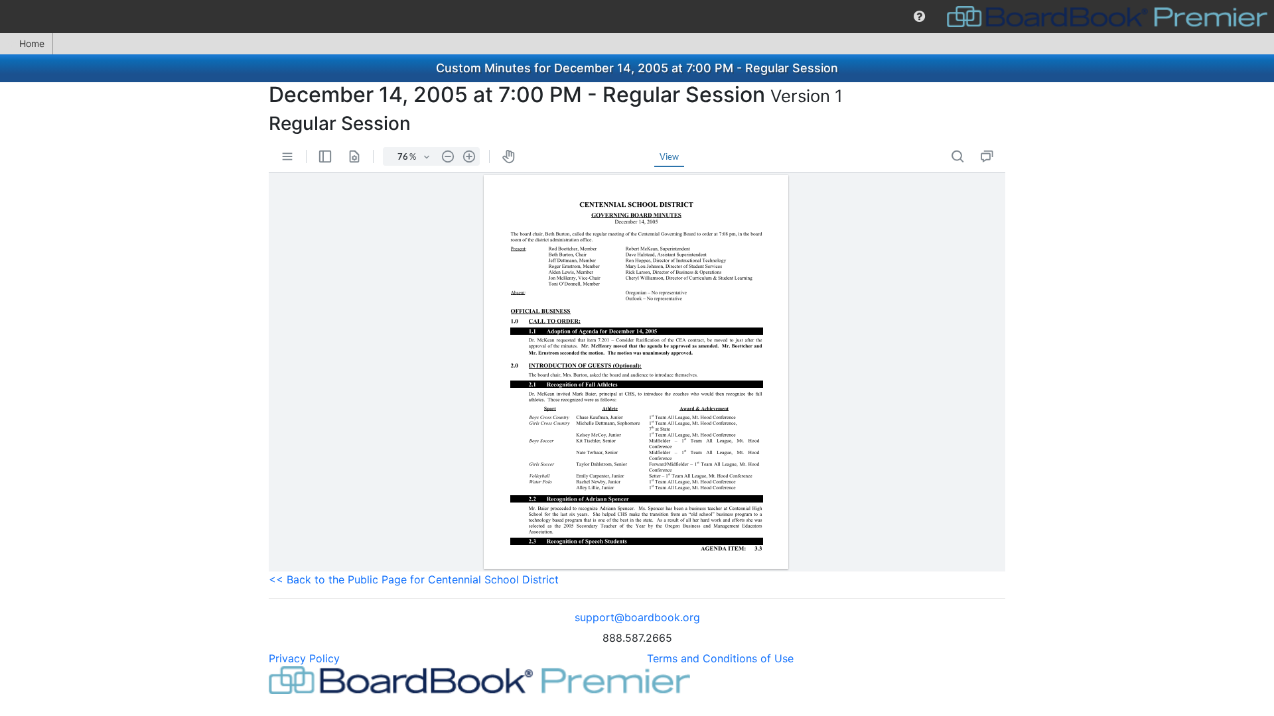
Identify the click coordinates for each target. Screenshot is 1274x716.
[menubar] (637, 16)
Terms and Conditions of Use (720, 658)
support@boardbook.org (637, 617)
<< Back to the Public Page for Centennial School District (414, 579)
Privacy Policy (304, 658)
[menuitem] (919, 16)
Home (31, 43)
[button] (919, 16)
